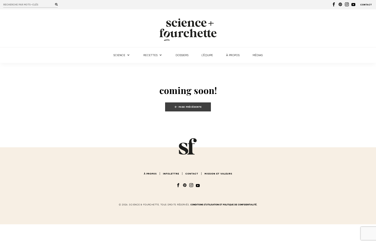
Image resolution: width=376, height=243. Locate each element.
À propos (233, 55)
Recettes (150, 55)
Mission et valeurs (218, 173)
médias (258, 55)
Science (119, 55)
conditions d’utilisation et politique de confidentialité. (223, 204)
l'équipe (207, 55)
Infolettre (171, 173)
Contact (366, 4)
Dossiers (182, 55)
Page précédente (190, 107)
